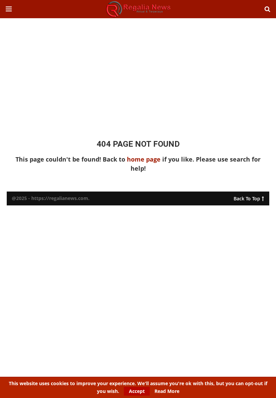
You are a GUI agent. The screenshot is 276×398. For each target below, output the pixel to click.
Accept (137, 391)
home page (144, 159)
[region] (138, 72)
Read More (166, 391)
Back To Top (247, 197)
